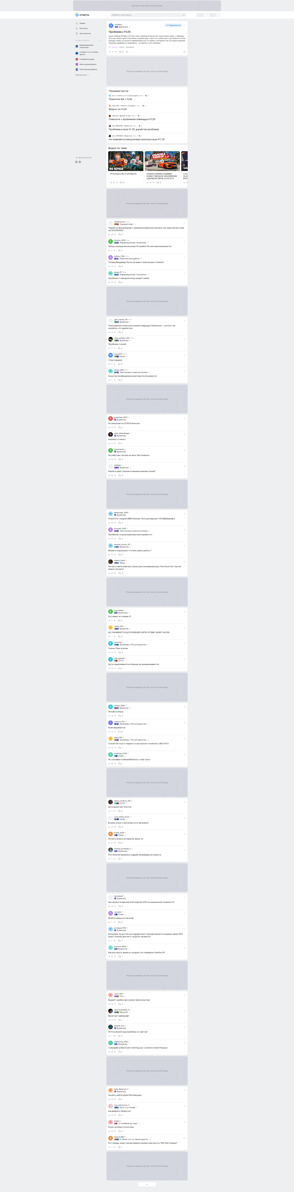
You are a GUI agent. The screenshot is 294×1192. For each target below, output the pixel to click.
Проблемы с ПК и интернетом (133, 645)
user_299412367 (117, 126)
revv (113, 96)
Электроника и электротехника (134, 372)
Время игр (123, 27)
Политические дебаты (129, 259)
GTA (121, 996)
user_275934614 (117, 136)
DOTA (121, 661)
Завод (122, 563)
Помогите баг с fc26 (120, 99)
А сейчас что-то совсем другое (127, 96)
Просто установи (127, 1107)
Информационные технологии (133, 243)
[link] (125, 168)
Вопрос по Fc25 (118, 109)
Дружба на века (125, 116)
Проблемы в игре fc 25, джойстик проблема (134, 129)
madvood (115, 116)
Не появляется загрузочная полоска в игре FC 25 (137, 139)
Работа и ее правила (128, 106)
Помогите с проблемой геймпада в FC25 (132, 119)
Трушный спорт (126, 224)
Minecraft (124, 1012)
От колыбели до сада (127, 1123)
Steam (122, 356)
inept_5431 (115, 106)
